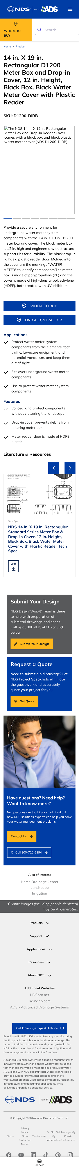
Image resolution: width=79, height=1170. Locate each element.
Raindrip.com (39, 1001)
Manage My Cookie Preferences (68, 1136)
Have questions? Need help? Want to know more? (36, 800)
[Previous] (53, 468)
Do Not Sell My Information (54, 1136)
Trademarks (39, 1136)
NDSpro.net (39, 995)
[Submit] (40, 30)
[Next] (70, 468)
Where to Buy (43, 306)
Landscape (40, 887)
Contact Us (19, 836)
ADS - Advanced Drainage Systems (39, 1007)
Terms (10, 1136)
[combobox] (57, 30)
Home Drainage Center (39, 882)
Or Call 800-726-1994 (26, 852)
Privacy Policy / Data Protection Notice (25, 1136)
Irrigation (39, 893)
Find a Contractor (43, 320)
